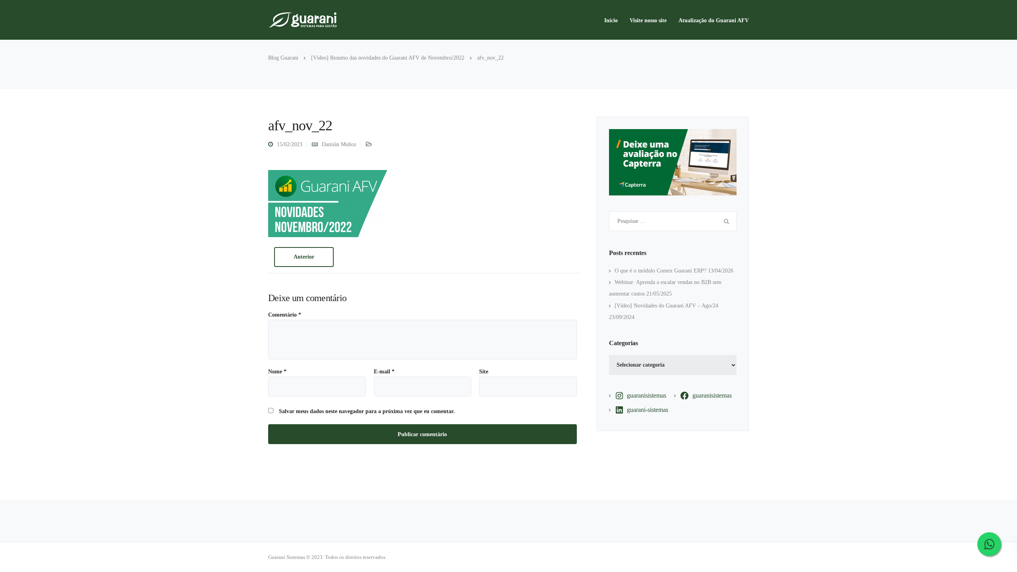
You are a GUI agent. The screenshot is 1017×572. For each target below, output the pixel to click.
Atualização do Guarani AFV (714, 20)
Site (483, 372)
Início (611, 20)
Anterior (304, 257)
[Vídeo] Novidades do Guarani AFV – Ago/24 (666, 306)
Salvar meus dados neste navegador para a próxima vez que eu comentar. (367, 411)
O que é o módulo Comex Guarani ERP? (660, 271)
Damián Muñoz (339, 144)
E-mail (384, 372)
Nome (277, 372)
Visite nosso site (648, 20)
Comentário (284, 315)
